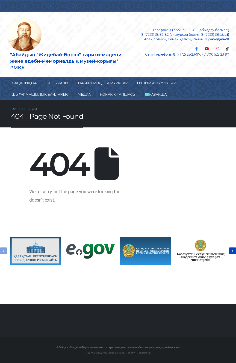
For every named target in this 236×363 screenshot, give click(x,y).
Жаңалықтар (24, 83)
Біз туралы (57, 83)
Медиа (84, 94)
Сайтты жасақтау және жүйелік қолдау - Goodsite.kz (118, 352)
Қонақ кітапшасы (118, 94)
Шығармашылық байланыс (40, 94)
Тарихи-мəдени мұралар (102, 83)
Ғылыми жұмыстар (156, 83)
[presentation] (3, 250)
